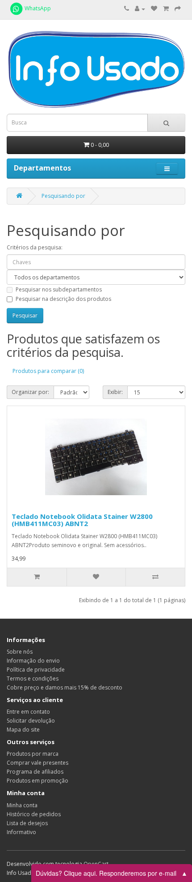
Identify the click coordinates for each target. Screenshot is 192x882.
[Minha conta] (140, 9)
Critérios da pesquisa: (35, 247)
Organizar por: (30, 392)
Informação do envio (33, 660)
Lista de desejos (27, 823)
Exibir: (115, 392)
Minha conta (22, 805)
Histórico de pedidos (34, 814)
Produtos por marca (32, 754)
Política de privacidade (36, 669)
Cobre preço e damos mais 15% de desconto (64, 687)
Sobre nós (20, 651)
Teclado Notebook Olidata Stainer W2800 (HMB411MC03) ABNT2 (82, 520)
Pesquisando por (63, 196)
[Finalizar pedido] (178, 9)
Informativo (21, 832)
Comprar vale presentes (37, 762)
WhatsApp (37, 8)
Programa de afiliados (35, 771)
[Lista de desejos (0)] (154, 9)
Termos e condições (32, 678)
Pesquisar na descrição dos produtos (63, 299)
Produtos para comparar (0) (48, 371)
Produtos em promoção (37, 780)
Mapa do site (23, 729)
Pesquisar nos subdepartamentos (59, 289)
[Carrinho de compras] (166, 9)
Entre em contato (28, 711)
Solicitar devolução (31, 720)
